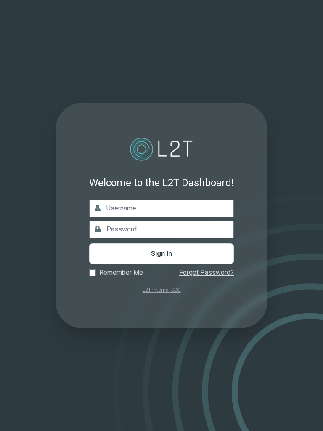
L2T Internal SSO (162, 290)
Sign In (161, 254)
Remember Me (121, 273)
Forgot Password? (206, 273)
